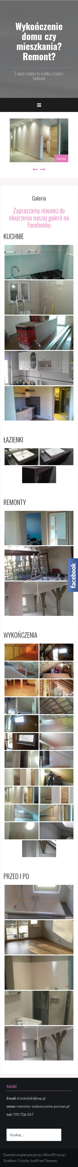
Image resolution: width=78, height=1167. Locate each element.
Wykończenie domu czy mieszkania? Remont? (39, 41)
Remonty (61, 158)
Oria (21, 1160)
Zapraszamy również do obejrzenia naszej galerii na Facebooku (39, 218)
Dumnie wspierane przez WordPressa (33, 1154)
